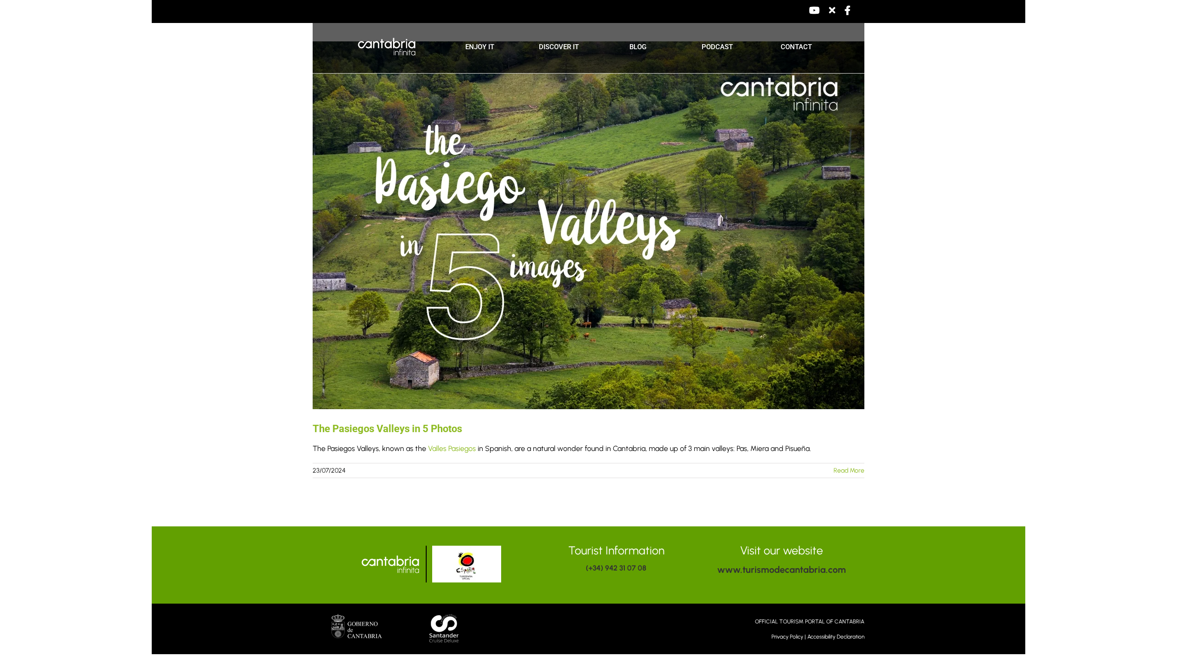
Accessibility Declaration (835, 636)
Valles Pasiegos (452, 448)
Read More (849, 470)
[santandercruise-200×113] (445, 615)
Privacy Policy (787, 636)
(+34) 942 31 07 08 (616, 568)
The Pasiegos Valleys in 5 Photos (387, 428)
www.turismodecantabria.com (781, 569)
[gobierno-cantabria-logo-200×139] (356, 617)
